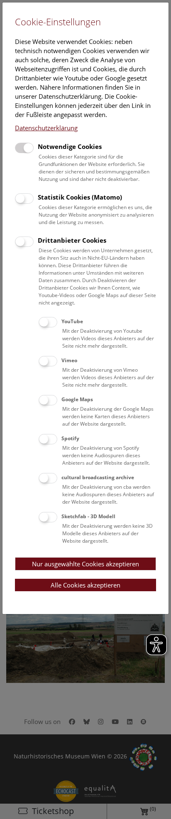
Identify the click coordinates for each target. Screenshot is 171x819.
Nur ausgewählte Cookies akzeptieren (85, 564)
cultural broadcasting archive (97, 477)
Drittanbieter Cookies (72, 240)
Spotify (70, 438)
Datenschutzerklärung (46, 128)
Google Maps (77, 399)
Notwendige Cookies (70, 146)
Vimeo (69, 360)
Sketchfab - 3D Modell (88, 516)
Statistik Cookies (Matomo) (80, 197)
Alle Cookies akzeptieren (85, 585)
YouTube (72, 321)
